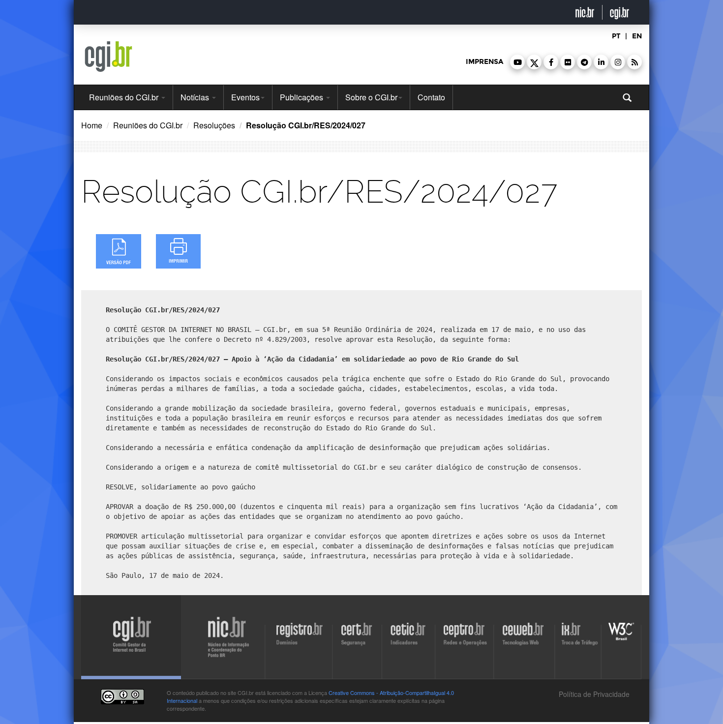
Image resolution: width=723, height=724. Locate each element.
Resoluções (214, 125)
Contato (431, 97)
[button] (517, 62)
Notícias (196, 97)
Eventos (245, 97)
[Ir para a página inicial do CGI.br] (108, 56)
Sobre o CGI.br (371, 97)
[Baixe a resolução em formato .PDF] (118, 251)
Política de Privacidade (593, 694)
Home (91, 125)
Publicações (302, 97)
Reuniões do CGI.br (124, 97)
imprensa (484, 62)
